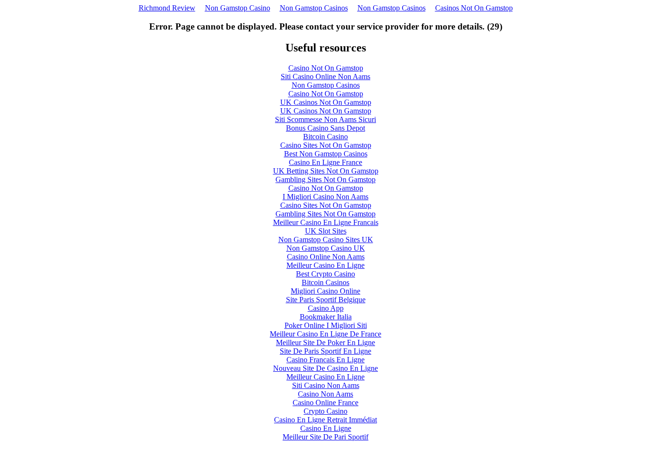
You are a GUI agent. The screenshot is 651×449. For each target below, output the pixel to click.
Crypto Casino (325, 411)
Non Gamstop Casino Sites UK (325, 239)
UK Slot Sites (325, 231)
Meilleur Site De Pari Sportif (325, 437)
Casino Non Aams (325, 394)
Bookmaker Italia (326, 317)
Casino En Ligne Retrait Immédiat (325, 420)
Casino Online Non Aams (326, 257)
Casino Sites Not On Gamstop (325, 145)
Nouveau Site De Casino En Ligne (325, 368)
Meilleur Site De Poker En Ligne (325, 342)
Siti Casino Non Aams (325, 385)
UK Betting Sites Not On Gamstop (325, 171)
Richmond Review (167, 8)
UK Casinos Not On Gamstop (325, 102)
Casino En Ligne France (325, 162)
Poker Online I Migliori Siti (326, 325)
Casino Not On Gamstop (325, 68)
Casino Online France (325, 402)
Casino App (326, 308)
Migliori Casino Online (325, 291)
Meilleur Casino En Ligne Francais (325, 222)
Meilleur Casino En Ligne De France (325, 334)
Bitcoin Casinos (325, 282)
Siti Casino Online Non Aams (325, 76)
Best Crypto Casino (325, 274)
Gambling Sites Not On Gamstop (325, 179)
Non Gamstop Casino (237, 8)
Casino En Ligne (325, 428)
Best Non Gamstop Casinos (325, 154)
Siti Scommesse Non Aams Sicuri (325, 119)
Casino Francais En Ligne (325, 360)
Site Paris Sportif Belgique (326, 300)
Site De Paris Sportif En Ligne (325, 351)
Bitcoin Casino (325, 137)
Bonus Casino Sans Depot (325, 128)
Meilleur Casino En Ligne (325, 265)
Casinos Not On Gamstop (474, 8)
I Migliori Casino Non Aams (325, 197)
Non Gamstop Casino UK (325, 248)
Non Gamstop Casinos (314, 8)
